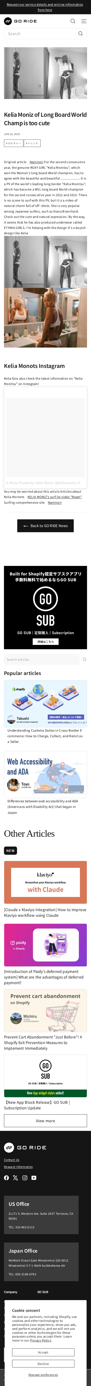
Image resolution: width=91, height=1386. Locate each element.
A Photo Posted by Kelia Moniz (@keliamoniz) (41, 483)
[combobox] (45, 33)
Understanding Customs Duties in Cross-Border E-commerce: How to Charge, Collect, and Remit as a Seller (45, 736)
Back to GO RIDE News (49, 525)
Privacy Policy (40, 1340)
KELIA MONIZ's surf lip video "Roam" (55, 497)
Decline (43, 1363)
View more (45, 1120)
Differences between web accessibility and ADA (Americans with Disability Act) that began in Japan (42, 807)
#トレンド (32, 143)
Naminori (37, 162)
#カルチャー (13, 143)
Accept (43, 1352)
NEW (10, 850)
